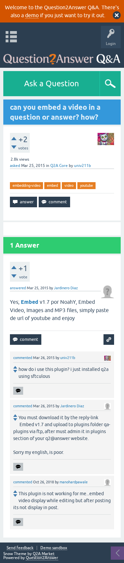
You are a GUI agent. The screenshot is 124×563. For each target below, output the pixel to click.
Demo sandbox (53, 548)
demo (32, 15)
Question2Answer (42, 557)
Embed (29, 302)
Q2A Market (44, 553)
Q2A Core (59, 165)
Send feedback (20, 548)
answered (18, 288)
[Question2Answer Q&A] (61, 56)
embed (52, 185)
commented (22, 358)
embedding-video (26, 185)
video (68, 185)
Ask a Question (51, 83)
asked (15, 165)
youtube (86, 185)
